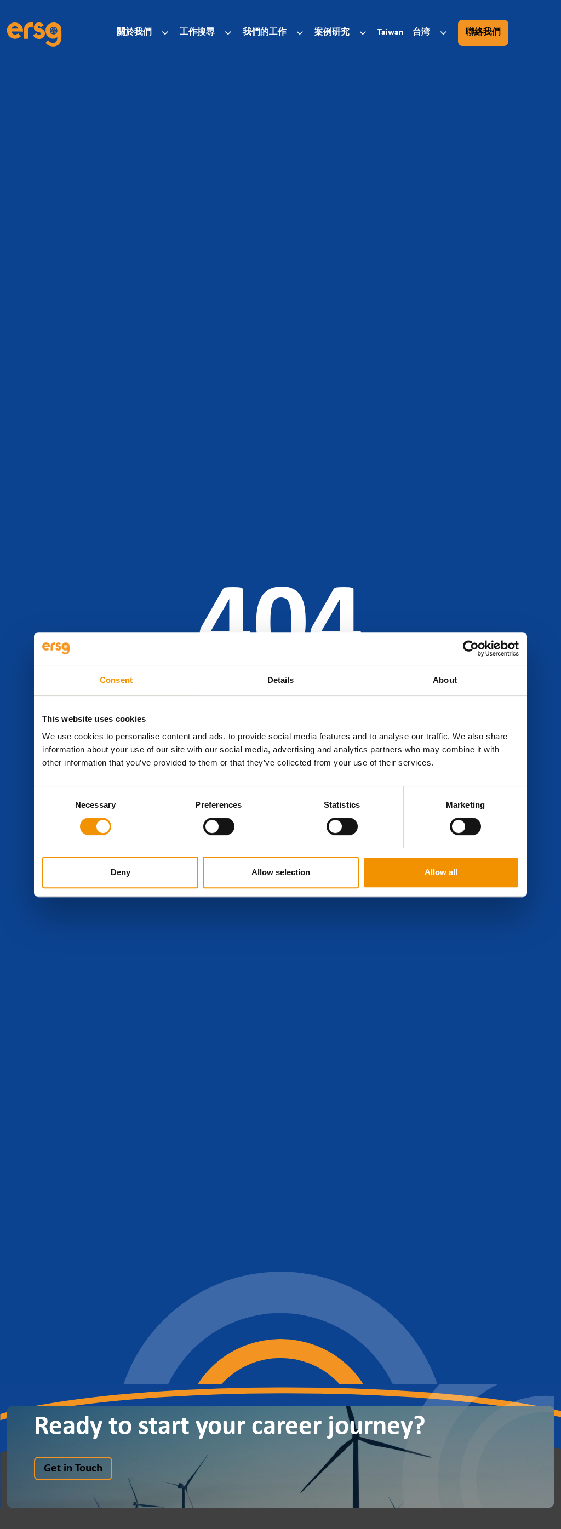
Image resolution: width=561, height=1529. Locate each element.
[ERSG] (34, 33)
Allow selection (280, 872)
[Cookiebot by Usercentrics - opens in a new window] (471, 648)
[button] (144, 32)
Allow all (441, 872)
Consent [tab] (116, 680)
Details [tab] (280, 680)
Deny (120, 872)
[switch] (218, 826)
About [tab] (445, 680)
